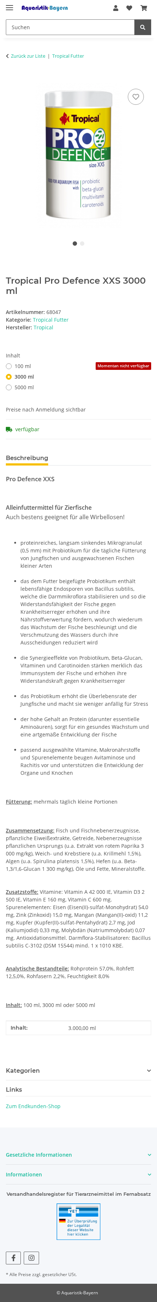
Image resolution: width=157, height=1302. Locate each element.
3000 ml (24, 376)
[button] (115, 8)
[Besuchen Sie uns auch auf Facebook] (13, 1258)
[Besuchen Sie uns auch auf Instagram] (31, 1258)
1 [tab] (75, 243)
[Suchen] (142, 27)
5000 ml (24, 387)
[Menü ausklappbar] (9, 4)
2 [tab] (82, 243)
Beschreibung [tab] (27, 458)
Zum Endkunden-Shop (33, 1106)
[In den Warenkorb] (12, 79)
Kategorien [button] (23, 1070)
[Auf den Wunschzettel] (136, 97)
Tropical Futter (51, 319)
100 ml (82, 366)
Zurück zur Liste (28, 56)
